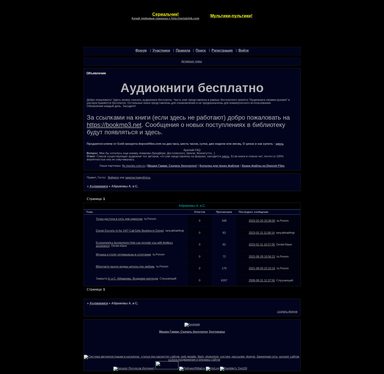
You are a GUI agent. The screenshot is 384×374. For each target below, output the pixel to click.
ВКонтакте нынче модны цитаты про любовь (125, 266)
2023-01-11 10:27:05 (262, 244)
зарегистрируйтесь (137, 177)
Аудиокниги (99, 186)
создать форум (287, 311)
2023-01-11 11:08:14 (262, 232)
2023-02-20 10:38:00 (262, 220)
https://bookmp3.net (114, 124)
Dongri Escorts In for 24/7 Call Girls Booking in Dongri (130, 230)
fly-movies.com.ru (133, 165)
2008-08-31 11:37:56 (262, 280)
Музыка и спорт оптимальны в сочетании (123, 254)
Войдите (113, 177)
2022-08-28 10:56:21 (262, 256)
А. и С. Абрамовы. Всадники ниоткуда (133, 278)
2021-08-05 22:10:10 (262, 268)
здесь (280, 143)
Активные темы (191, 61)
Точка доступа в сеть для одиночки (119, 218)
